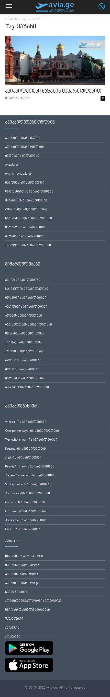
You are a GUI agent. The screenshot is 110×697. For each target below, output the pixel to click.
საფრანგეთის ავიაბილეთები (29, 192)
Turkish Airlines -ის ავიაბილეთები (31, 440)
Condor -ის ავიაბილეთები (25, 502)
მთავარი (11, 19)
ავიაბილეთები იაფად (23, 138)
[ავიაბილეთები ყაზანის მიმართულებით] (55, 60)
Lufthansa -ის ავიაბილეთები (26, 511)
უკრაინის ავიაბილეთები (25, 236)
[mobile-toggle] (9, 7)
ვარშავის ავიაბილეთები (25, 378)
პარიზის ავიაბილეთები (24, 343)
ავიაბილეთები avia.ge (22, 583)
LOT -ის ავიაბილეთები (23, 529)
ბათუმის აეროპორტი (22, 574)
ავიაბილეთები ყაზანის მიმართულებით (53, 91)
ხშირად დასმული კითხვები (27, 610)
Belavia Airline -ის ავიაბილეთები (29, 467)
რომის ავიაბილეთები (23, 361)
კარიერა (12, 628)
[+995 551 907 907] (104, 8)
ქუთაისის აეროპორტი (23, 565)
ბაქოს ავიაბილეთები (22, 280)
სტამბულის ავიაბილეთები (26, 289)
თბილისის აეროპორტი (24, 556)
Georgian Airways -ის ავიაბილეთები (32, 431)
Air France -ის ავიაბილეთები (27, 494)
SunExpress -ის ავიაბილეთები (28, 485)
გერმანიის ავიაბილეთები (26, 210)
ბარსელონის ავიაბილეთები (28, 325)
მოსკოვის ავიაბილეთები (25, 298)
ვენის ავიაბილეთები (22, 369)
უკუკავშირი (14, 619)
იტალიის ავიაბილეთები (25, 183)
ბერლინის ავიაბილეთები (26, 307)
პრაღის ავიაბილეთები (24, 352)
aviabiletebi (12, 165)
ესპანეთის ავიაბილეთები (26, 201)
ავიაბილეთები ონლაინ (24, 147)
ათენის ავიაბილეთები (23, 316)
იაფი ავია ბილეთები (22, 156)
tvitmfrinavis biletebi (18, 174)
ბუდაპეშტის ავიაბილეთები (27, 387)
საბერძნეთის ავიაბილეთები (28, 219)
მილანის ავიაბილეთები (25, 334)
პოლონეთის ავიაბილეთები (28, 245)
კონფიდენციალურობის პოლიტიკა (33, 601)
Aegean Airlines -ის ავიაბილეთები (30, 476)
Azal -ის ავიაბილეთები (23, 458)
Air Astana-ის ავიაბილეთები (26, 520)
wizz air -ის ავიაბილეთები (25, 422)
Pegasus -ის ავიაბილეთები (25, 449)
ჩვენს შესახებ (16, 592)
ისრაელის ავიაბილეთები (26, 228)
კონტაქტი (12, 637)
